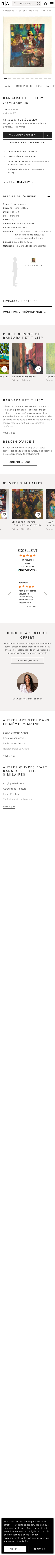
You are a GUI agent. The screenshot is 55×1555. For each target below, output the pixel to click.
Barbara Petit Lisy (23, 98)
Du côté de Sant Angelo (24, 376)
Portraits (14, 216)
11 (50, 78)
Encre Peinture (11, 794)
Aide (7, 86)
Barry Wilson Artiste (14, 738)
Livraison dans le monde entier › (22, 156)
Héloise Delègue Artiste (16, 748)
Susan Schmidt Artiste (15, 732)
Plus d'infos (22, 1541)
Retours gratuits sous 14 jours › (22, 151)
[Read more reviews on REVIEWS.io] (27, 571)
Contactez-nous (20, 462)
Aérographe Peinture (14, 788)
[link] (38, 3)
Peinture (33, 10)
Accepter (15, 1549)
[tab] (27, 196)
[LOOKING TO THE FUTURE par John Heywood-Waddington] (27, 504)
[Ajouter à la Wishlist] (48, 135)
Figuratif (14, 212)
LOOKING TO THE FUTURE (23, 522)
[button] (51, 3)
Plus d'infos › (19, 127)
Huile (25, 208)
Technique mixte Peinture (17, 799)
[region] (27, 595)
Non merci (40, 1549)
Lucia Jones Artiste (14, 743)
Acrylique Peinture (13, 783)
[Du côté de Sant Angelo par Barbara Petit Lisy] (27, 358)
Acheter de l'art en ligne (15, 10)
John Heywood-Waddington (31, 525)
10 (46, 78)
